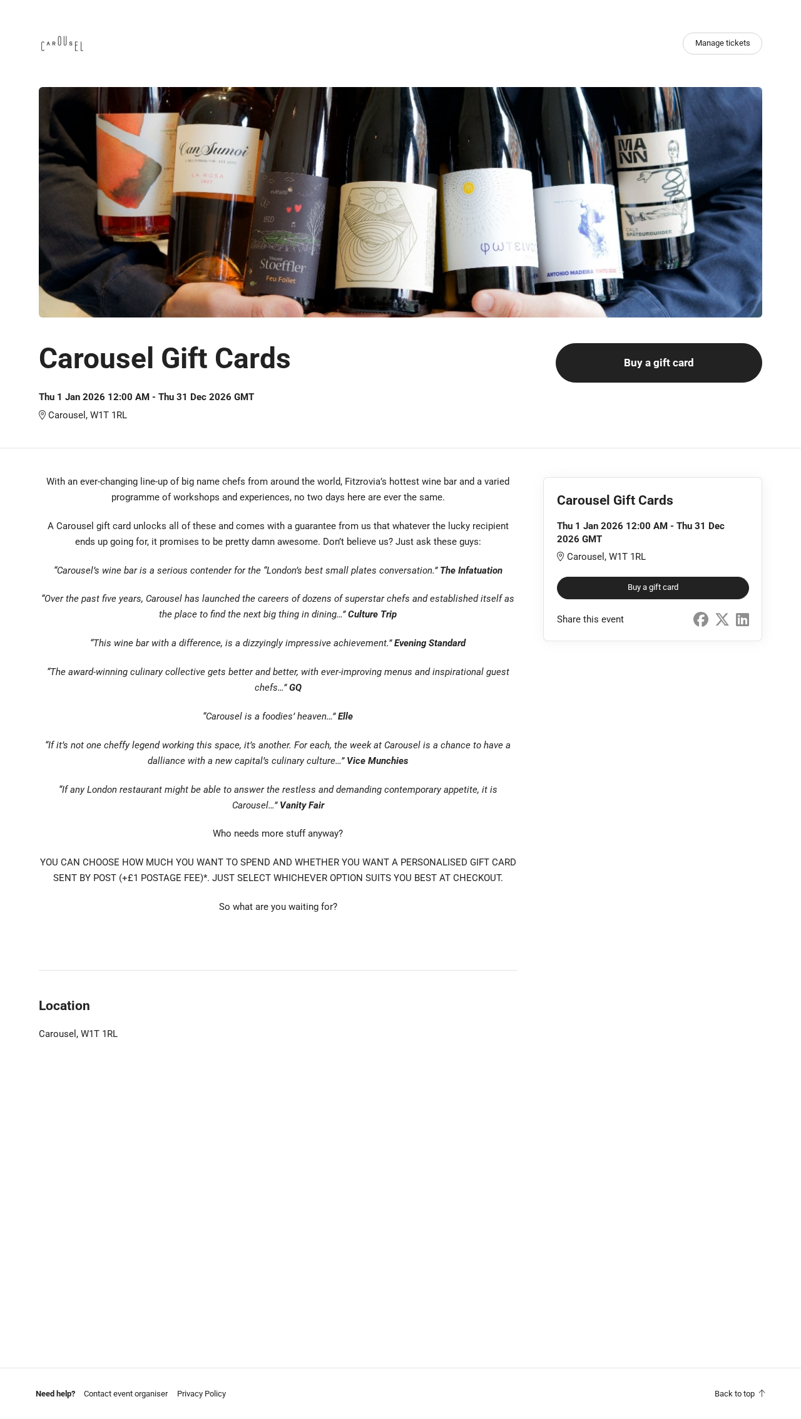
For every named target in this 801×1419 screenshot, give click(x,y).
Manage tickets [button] (722, 43)
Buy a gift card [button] (659, 363)
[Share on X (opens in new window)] (722, 620)
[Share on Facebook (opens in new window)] (700, 620)
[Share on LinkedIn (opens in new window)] (742, 620)
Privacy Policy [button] (201, 1393)
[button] (126, 1393)
